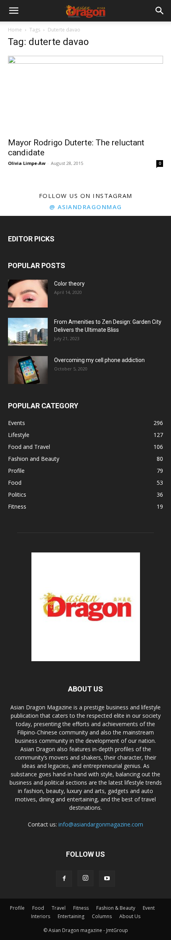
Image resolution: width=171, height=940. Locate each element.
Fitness (81, 908)
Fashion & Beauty (115, 908)
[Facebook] (64, 879)
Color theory (69, 283)
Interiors (40, 916)
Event (149, 908)
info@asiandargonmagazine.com (100, 824)
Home (15, 29)
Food (38, 908)
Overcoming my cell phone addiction (99, 360)
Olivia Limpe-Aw (26, 163)
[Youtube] (107, 879)
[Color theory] (28, 293)
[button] (13, 11)
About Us (129, 916)
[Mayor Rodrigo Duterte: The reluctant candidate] (85, 94)
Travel (59, 908)
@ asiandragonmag (85, 207)
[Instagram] (85, 878)
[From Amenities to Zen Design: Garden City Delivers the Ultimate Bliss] (28, 332)
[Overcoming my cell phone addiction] (28, 370)
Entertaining (71, 916)
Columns (102, 916)
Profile (17, 908)
